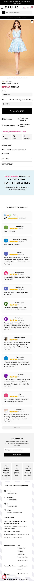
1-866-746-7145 (22, 557)
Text (8, 503)
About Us (20, 569)
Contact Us (21, 554)
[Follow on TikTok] (27, 574)
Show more (5, 153)
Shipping (20, 551)
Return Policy (21, 548)
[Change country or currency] (24, 8)
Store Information (23, 566)
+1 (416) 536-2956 (20, 183)
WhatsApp (10, 497)
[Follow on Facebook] (18, 574)
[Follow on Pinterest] (24, 574)
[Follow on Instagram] (21, 574)
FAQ (19, 545)
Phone (9, 491)
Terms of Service (23, 560)
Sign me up (17, 454)
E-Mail (9, 510)
